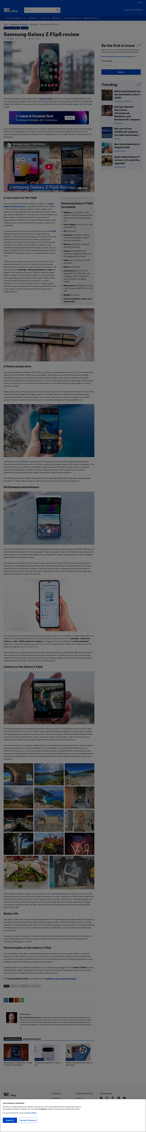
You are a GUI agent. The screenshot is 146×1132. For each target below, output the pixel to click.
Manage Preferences (28, 1120)
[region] (73, 1115)
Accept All (10, 1120)
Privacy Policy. (31, 1113)
